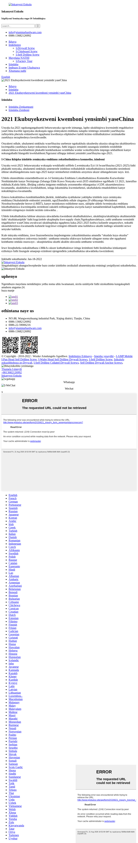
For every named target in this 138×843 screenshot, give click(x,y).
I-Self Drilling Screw (28, 54)
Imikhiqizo (15, 44)
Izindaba (13, 64)
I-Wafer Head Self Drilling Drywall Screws (63, 359)
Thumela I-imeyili (11, 369)
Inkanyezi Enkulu (11, 375)
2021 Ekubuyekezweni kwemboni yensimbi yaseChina (40, 92)
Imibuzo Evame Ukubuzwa (24, 67)
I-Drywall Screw (25, 48)
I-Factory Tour (24, 61)
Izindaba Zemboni (19, 110)
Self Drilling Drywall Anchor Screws (101, 362)
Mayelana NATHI (19, 57)
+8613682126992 (11, 372)
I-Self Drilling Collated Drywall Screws (56, 362)
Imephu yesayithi (104, 356)
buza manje (7, 290)
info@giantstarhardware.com (25, 328)
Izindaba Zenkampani (21, 106)
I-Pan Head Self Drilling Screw (19, 359)
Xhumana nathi (17, 70)
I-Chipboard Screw (27, 51)
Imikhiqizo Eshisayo (80, 356)
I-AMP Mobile (124, 356)
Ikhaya (12, 41)
